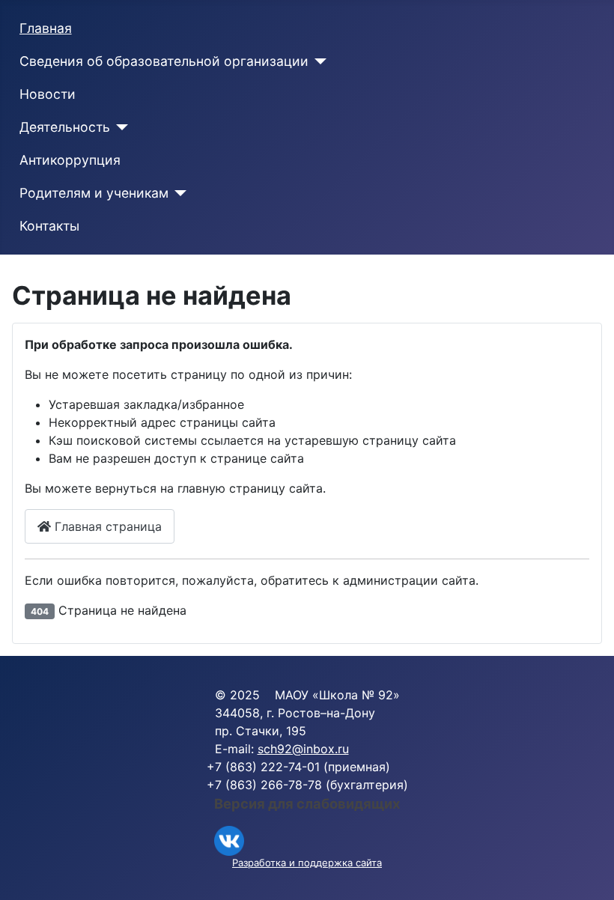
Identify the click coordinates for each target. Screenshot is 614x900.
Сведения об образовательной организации (163, 61)
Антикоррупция (70, 160)
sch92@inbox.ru (303, 748)
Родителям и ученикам (93, 193)
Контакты (49, 226)
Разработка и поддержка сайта (307, 863)
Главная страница (106, 526)
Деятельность (64, 127)
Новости (47, 94)
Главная (45, 28)
